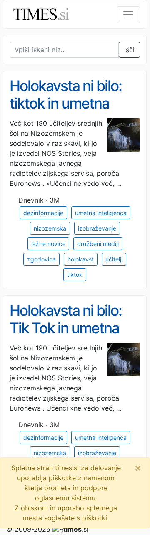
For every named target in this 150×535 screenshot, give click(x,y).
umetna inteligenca (101, 212)
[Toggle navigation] (128, 14)
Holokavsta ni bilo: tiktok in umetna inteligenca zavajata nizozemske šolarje (71, 112)
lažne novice (48, 243)
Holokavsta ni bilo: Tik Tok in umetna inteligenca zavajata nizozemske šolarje (71, 337)
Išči (129, 50)
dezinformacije (43, 212)
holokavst (81, 259)
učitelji (113, 259)
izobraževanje (97, 228)
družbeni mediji (98, 243)
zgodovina (41, 259)
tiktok (74, 274)
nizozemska (50, 228)
